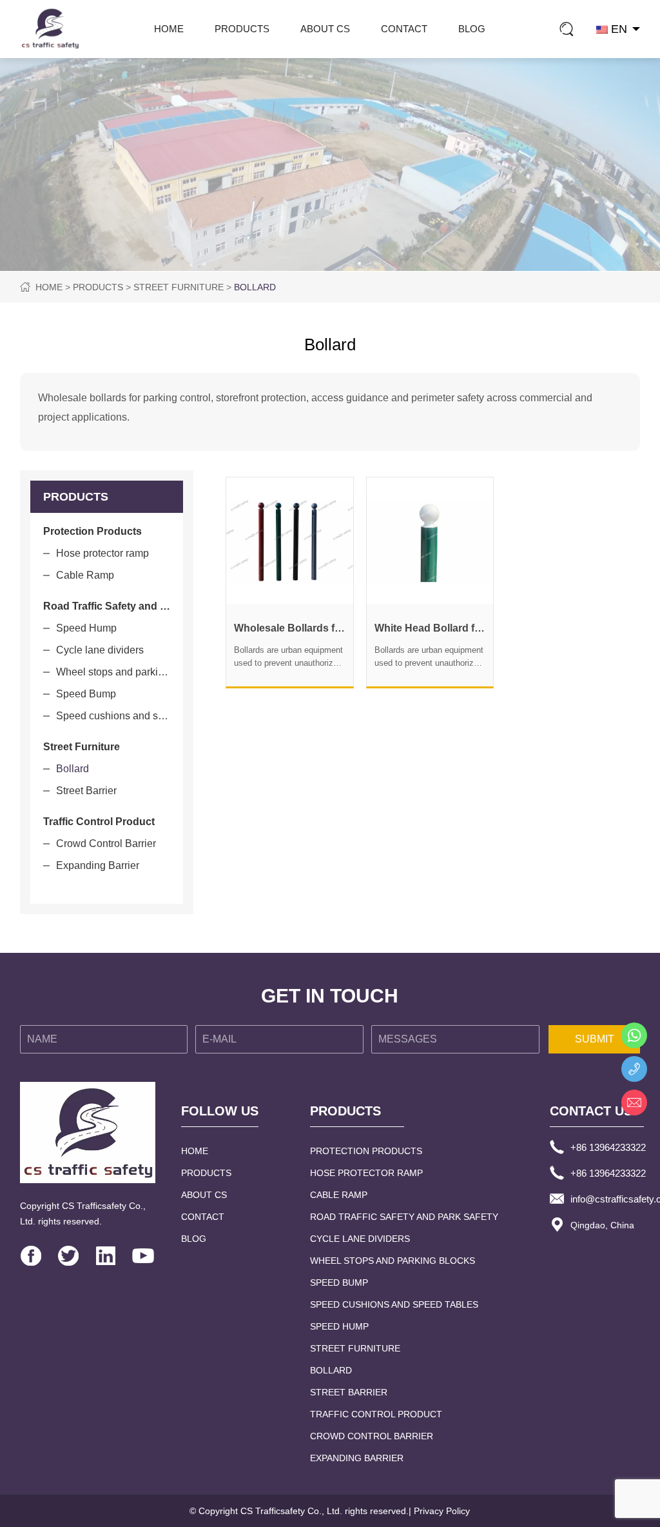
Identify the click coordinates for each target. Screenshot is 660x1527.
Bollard (255, 287)
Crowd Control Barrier (106, 843)
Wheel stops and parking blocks (113, 671)
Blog (471, 28)
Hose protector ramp (102, 553)
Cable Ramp (85, 575)
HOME (169, 28)
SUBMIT (594, 1038)
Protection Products (366, 1151)
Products (242, 28)
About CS (325, 28)
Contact (404, 28)
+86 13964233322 (608, 1147)
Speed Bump (86, 693)
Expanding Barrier (97, 865)
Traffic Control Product (376, 1414)
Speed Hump (86, 628)
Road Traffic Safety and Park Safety (404, 1217)
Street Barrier (86, 790)
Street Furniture (178, 287)
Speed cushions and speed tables (113, 715)
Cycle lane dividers (100, 649)
